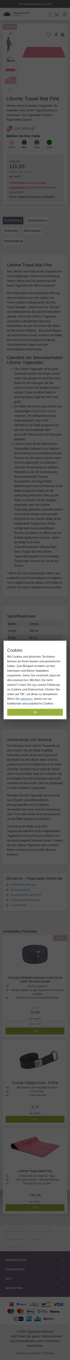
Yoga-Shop (36, 1238)
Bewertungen (32, 230)
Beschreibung (13, 220)
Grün (49, 147)
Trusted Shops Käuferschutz (25, 900)
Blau (24, 147)
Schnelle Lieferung (20, 889)
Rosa (12, 147)
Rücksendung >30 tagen (23, 884)
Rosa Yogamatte (14, 1238)
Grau (37, 147)
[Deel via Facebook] (58, 34)
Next (10, 89)
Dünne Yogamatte (41, 1231)
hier (34, 684)
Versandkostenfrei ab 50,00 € (36, 4)
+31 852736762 (18, 905)
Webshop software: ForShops (35, 1353)
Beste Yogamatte (14, 1231)
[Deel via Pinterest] (64, 34)
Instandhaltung (13, 241)
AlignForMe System (43, 411)
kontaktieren (17, 187)
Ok (35, 712)
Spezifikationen (37, 220)
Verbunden (11, 230)
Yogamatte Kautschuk (17, 1246)
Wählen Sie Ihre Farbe (23, 136)
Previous (10, 33)
